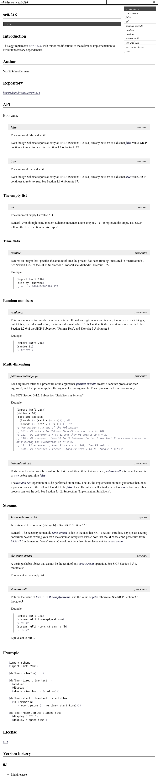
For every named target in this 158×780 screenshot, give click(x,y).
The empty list (15, 195)
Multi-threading (16, 364)
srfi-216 (23, 2)
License (10, 732)
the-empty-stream (135, 47)
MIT (5, 741)
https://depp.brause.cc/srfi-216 (21, 92)
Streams (10, 505)
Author (9, 61)
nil (127, 21)
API (7, 104)
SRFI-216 (35, 46)
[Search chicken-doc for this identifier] (154, 2)
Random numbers (18, 300)
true (128, 51)
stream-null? (132, 38)
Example (11, 653)
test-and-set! (132, 42)
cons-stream (132, 13)
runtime (130, 34)
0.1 (5, 764)
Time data (11, 241)
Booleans (10, 115)
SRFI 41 (16, 541)
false (128, 17)
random (130, 30)
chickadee (8, 2)
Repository (13, 83)
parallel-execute (134, 25)
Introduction (14, 36)
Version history (17, 753)
